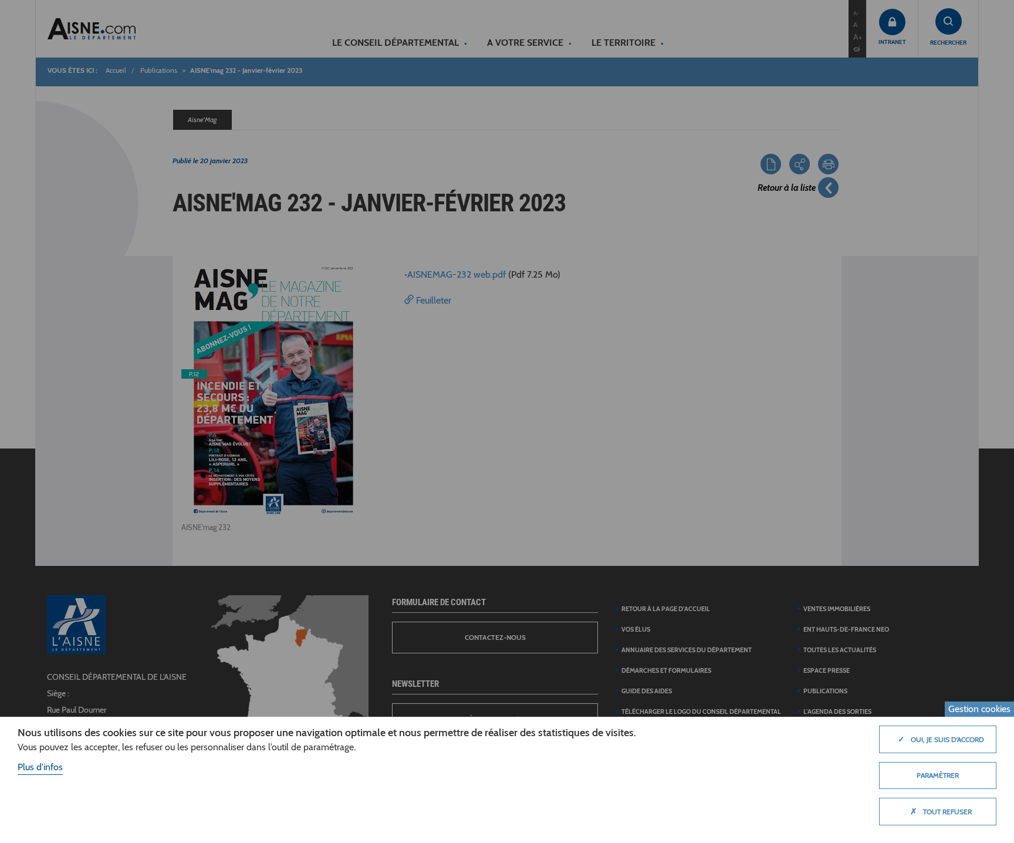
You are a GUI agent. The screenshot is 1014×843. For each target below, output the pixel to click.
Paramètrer (938, 775)
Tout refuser (941, 811)
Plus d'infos (40, 767)
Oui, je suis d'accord (941, 739)
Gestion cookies (979, 708)
